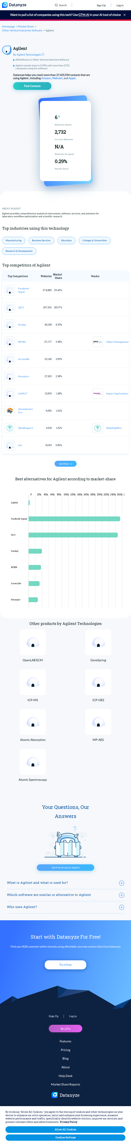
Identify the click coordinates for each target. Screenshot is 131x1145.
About (65, 1067)
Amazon (46, 78)
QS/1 (21, 307)
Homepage (8, 26)
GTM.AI (83, 15)
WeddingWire (114, 427)
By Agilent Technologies (27, 54)
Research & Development (19, 250)
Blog (65, 1058)
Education (66, 240)
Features (65, 1041)
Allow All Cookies (65, 1129)
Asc (20, 445)
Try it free (65, 964)
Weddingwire (25, 427)
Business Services (41, 240)
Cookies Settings (65, 1137)
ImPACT (22, 393)
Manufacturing (13, 240)
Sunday (22, 324)
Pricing (65, 1050)
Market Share (26, 26)
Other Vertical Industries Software (22, 30)
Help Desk (65, 1076)
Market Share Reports (65, 1084)
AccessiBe (23, 359)
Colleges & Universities (94, 240)
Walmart (57, 78)
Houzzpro (23, 376)
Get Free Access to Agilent (65, 867)
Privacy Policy (68, 1122)
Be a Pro (65, 1028)
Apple (72, 78)
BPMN (22, 341)
